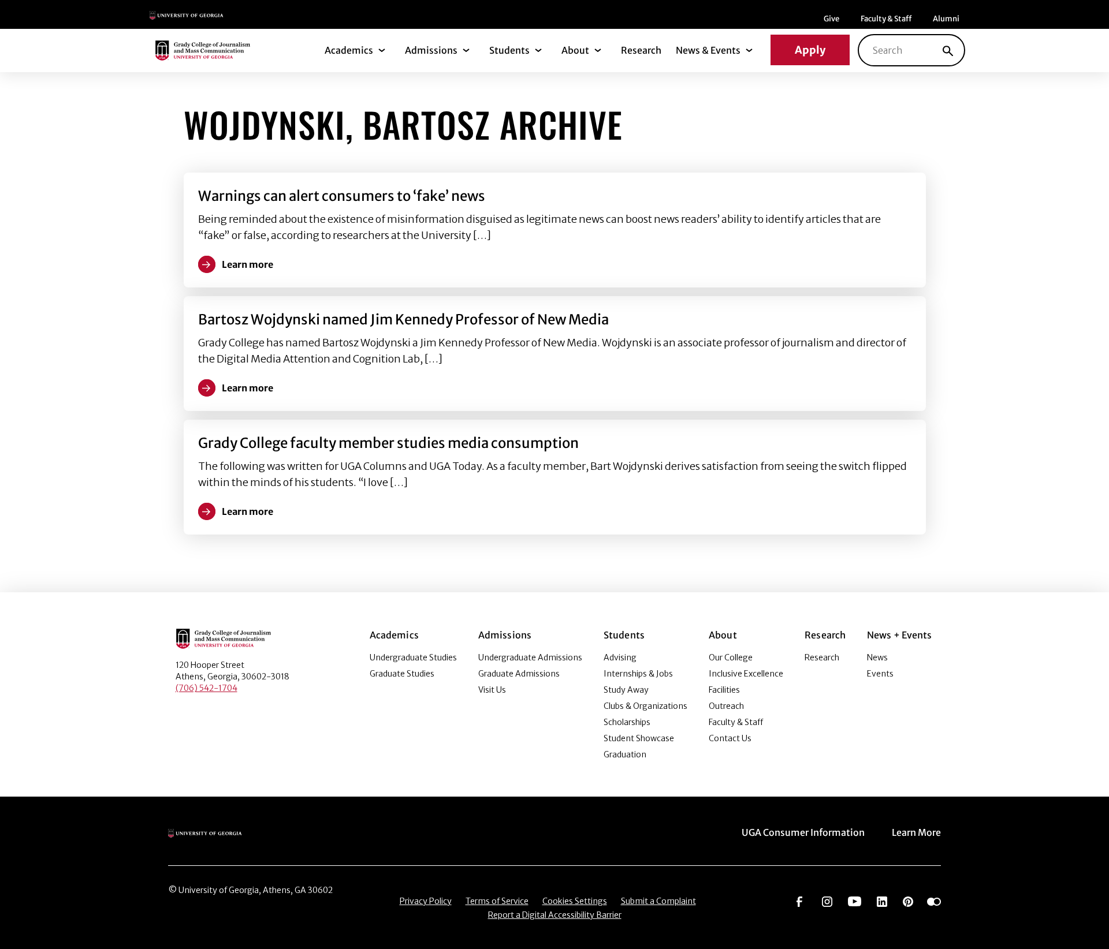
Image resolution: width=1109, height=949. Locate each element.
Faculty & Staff (886, 19)
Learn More (916, 832)
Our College (731, 657)
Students (509, 50)
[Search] (948, 50)
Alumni (946, 19)
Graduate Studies (402, 673)
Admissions (431, 50)
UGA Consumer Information (803, 832)
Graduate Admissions (519, 673)
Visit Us (492, 690)
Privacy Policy (426, 901)
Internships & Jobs (638, 673)
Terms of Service (497, 901)
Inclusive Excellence (746, 673)
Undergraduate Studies (413, 657)
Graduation (625, 754)
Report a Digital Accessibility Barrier (555, 915)
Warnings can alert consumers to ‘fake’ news (341, 196)
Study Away (626, 690)
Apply (810, 50)
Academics (349, 50)
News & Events (708, 50)
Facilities (724, 690)
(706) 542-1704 (206, 688)
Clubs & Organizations (645, 706)
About (575, 50)
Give (831, 19)
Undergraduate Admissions (530, 657)
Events (880, 673)
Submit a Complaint (658, 901)
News (877, 657)
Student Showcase (639, 738)
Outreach (726, 706)
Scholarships (627, 722)
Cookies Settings (574, 901)
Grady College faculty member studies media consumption (388, 443)
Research (641, 50)
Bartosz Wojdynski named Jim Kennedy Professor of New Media (403, 319)
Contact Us (730, 738)
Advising (620, 657)
